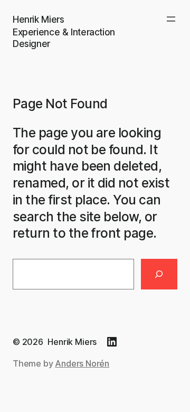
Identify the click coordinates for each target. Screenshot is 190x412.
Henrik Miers (38, 19)
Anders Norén (82, 363)
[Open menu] (171, 19)
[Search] (159, 274)
